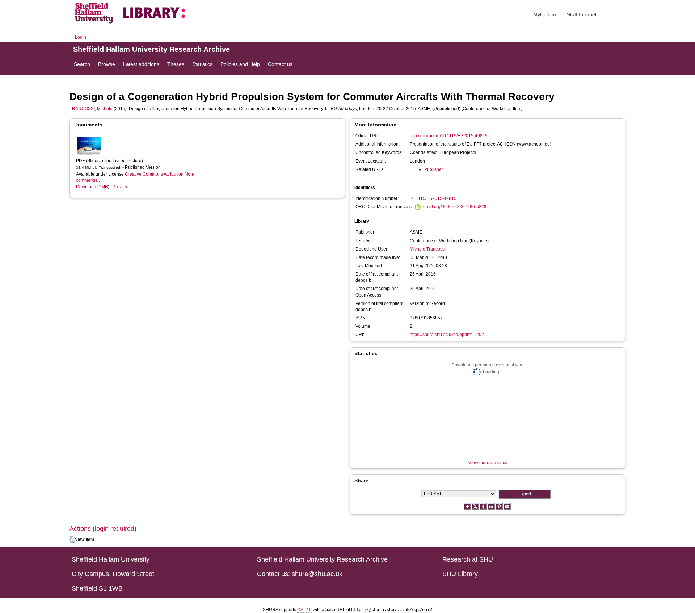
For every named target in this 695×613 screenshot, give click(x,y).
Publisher (433, 169)
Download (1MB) (92, 186)
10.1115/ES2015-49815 (433, 198)
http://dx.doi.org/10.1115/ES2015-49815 (449, 135)
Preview (121, 186)
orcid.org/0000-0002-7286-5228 (454, 206)
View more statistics (487, 462)
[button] (72, 539)
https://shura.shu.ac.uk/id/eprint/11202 (447, 334)
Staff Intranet (582, 14)
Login (80, 37)
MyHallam (544, 14)
